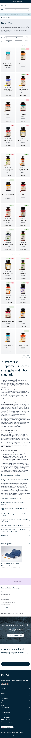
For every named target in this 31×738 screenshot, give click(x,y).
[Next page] (28, 357)
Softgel (10, 41)
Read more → (8, 31)
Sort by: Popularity (23, 45)
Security (21, 732)
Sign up (15, 664)
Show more (5, 607)
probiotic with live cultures (8, 425)
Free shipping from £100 (16, 1)
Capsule (19, 41)
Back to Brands (6, 17)
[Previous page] (24, 357)
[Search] (28, 9)
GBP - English (6, 727)
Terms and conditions (6, 732)
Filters (4, 45)
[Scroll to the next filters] (29, 37)
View (23, 14)
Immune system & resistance (15, 37)
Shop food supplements (15, 635)
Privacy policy (15, 732)
